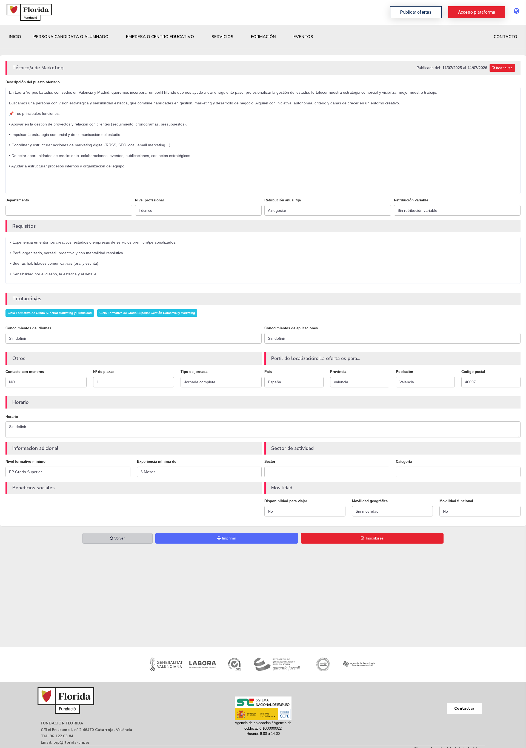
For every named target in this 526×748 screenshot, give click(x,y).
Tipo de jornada (194, 372)
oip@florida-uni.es (71, 742)
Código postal (473, 372)
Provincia (338, 372)
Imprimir (228, 538)
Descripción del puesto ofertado (32, 82)
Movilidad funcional (456, 501)
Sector (269, 461)
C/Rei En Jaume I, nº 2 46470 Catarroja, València (86, 729)
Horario (11, 417)
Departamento (17, 200)
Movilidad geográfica (370, 501)
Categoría (404, 461)
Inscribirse (504, 68)
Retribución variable (411, 200)
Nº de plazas (103, 372)
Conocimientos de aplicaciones (291, 328)
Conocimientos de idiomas (28, 328)
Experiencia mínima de (156, 461)
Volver (119, 538)
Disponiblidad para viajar (285, 501)
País (268, 372)
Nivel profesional (149, 200)
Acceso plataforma (476, 12)
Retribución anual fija (282, 200)
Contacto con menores (24, 372)
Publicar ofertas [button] (415, 12)
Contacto (505, 36)
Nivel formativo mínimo (25, 461)
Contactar (464, 708)
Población (404, 372)
